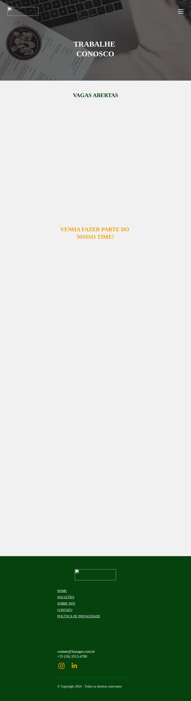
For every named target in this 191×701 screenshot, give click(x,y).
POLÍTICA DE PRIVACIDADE (78, 616)
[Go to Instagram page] (63, 666)
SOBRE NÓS (66, 603)
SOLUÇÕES (65, 597)
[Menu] (181, 11)
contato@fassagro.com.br (76, 651)
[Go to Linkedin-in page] (74, 666)
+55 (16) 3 (65, 656)
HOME (62, 591)
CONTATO (64, 610)
